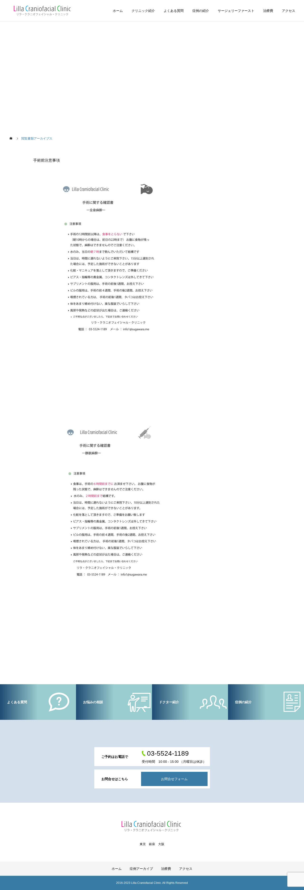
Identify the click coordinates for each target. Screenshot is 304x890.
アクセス (288, 11)
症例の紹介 (200, 11)
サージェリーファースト (236, 11)
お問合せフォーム (174, 779)
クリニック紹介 (143, 11)
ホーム (118, 11)
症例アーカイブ (141, 869)
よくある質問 (174, 11)
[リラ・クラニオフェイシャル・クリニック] (43, 10)
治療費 (268, 11)
